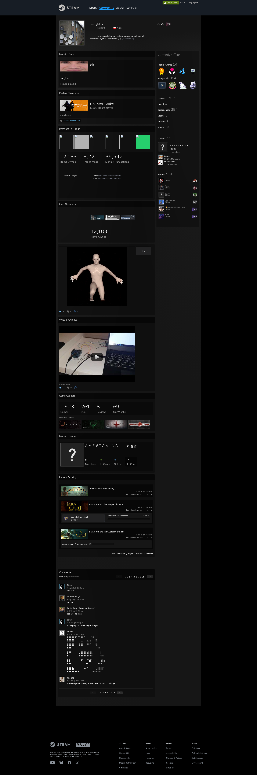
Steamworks (124, 758)
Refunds (170, 768)
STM (95, 178)
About (120, 7)
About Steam (125, 748)
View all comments (69, 577)
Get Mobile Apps (199, 753)
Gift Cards (123, 768)
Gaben (167, 156)
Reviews (149, 553)
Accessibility (171, 753)
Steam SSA (124, 753)
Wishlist (139, 553)
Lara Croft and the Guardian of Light (106, 531)
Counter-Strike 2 (103, 104)
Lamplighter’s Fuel (79, 517)
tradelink (68, 175)
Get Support (197, 758)
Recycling (150, 763)
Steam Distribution (127, 763)
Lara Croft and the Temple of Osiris (106, 504)
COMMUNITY (106, 7)
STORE (93, 7)
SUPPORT (132, 7)
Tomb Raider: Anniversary (101, 488)
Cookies (169, 763)
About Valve (151, 748)
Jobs (148, 753)
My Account (197, 763)
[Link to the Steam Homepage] (69, 10)
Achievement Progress (118, 515)
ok (92, 65)
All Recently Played (124, 553)
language (192, 3)
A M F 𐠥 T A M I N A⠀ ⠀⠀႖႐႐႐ (111, 445)
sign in (182, 3)
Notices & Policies (174, 758)
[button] (177, 23)
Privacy (169, 748)
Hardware (150, 758)
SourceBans (169, 161)
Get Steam (196, 748)
